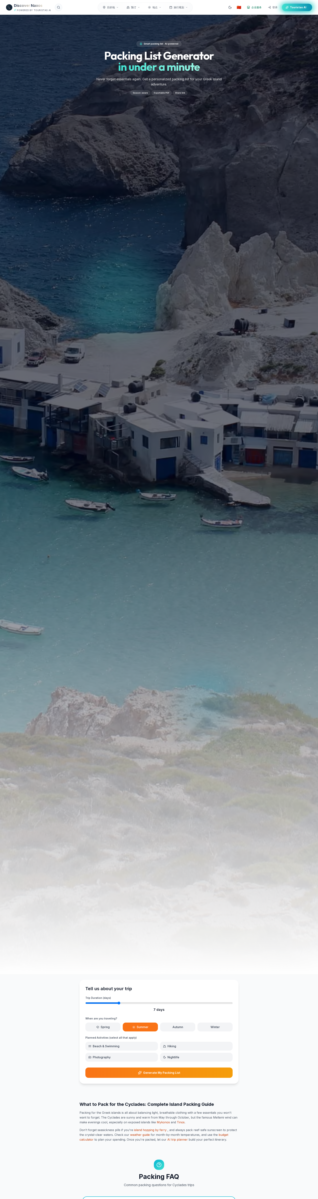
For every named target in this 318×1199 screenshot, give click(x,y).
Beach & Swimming (106, 1046)
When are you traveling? (101, 1018)
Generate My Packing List (161, 1073)
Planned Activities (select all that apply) (111, 1037)
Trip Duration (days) (98, 997)
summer (142, 1027)
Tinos (181, 1122)
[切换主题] (230, 7)
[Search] (58, 7)
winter (215, 1027)
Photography (102, 1057)
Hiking (171, 1046)
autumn (177, 1027)
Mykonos (163, 1122)
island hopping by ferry (150, 1130)
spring (105, 1027)
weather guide (140, 1135)
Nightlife (173, 1057)
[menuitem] (110, 7)
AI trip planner (177, 1139)
